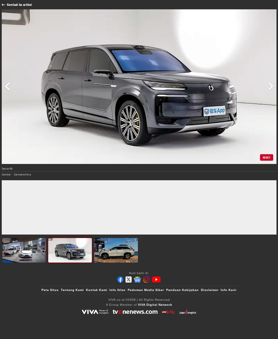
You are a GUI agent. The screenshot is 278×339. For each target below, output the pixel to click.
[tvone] (135, 312)
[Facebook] (120, 279)
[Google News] (137, 279)
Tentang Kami (72, 290)
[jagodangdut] (187, 312)
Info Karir (229, 290)
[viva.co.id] (95, 312)
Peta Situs (50, 290)
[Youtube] (156, 279)
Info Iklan (117, 290)
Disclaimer (209, 290)
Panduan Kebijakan (182, 290)
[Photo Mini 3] (116, 250)
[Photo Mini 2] (70, 250)
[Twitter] (129, 279)
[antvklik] (168, 312)
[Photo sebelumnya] (8, 86)
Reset (266, 157)
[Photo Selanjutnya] (270, 86)
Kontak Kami (96, 290)
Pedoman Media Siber (146, 290)
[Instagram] (147, 279)
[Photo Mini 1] (24, 250)
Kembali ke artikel (19, 5)
